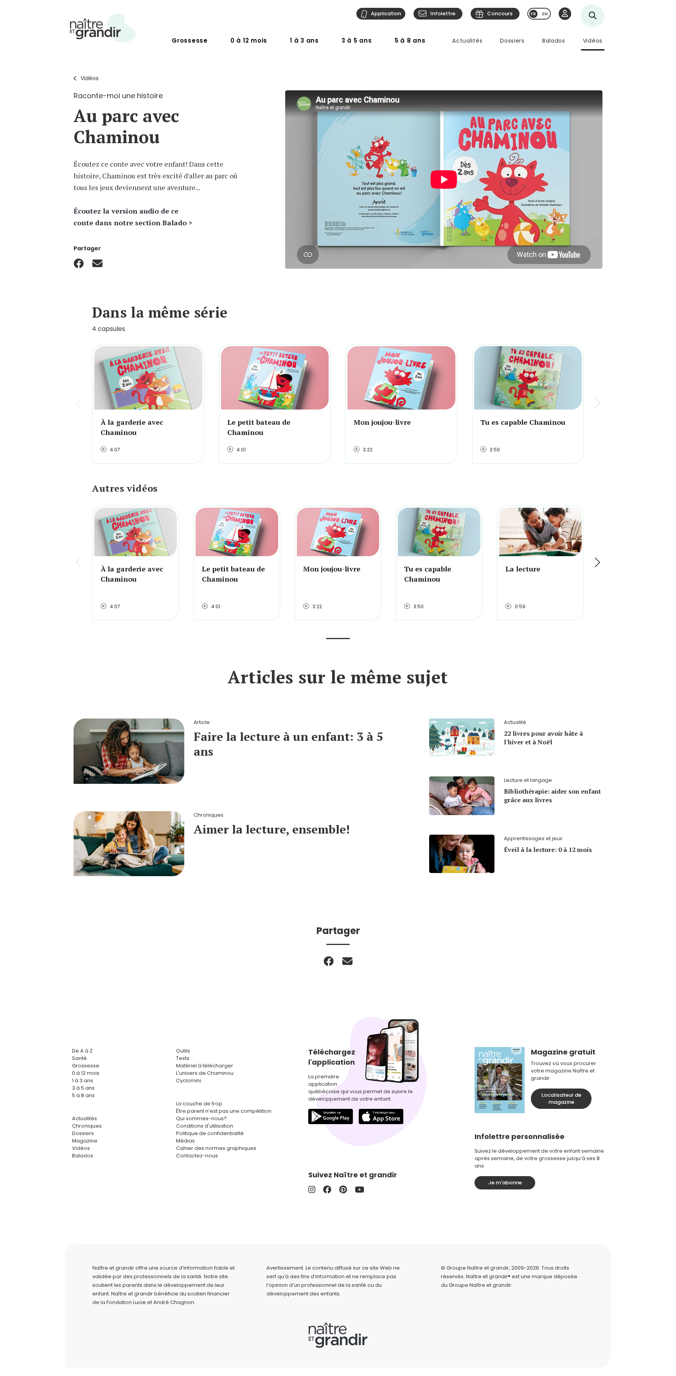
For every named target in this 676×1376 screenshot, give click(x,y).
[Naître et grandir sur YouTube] (359, 1190)
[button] (596, 404)
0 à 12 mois (248, 40)
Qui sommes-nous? (201, 1118)
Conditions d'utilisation (204, 1126)
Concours (499, 13)
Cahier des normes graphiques (216, 1148)
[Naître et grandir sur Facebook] (327, 1190)
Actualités (467, 41)
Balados (553, 41)
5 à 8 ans (410, 40)
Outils (183, 1050)
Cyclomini (188, 1080)
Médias (185, 1140)
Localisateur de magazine (561, 1098)
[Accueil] (103, 28)
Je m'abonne (505, 1182)
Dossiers (512, 41)
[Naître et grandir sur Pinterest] (343, 1190)
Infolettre (442, 13)
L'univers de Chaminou (205, 1073)
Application (386, 13)
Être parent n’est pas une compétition (223, 1111)
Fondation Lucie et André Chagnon (150, 1302)
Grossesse (190, 40)
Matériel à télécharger (204, 1065)
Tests (182, 1058)
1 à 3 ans (304, 40)
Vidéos (592, 41)
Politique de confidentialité (210, 1133)
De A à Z (82, 1050)
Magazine (84, 1140)
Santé (79, 1058)
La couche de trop (199, 1103)
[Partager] (79, 263)
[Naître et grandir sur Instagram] (311, 1190)
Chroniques (87, 1126)
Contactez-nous (197, 1155)
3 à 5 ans (357, 40)
